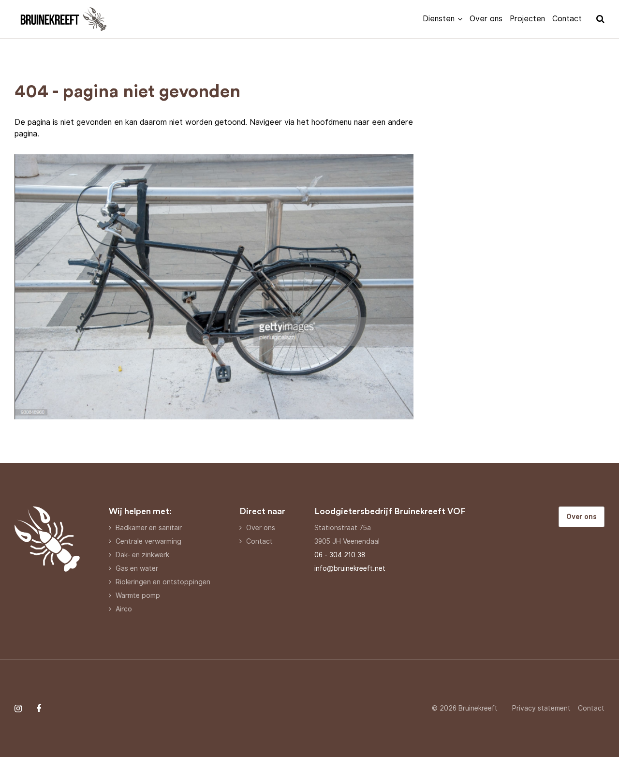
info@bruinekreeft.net (349, 568)
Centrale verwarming (148, 541)
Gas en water (137, 568)
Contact (567, 18)
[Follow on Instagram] (18, 708)
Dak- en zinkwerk (142, 555)
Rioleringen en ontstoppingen (163, 582)
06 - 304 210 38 (339, 555)
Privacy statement (541, 708)
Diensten (439, 18)
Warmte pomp (138, 595)
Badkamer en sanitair (149, 528)
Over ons (486, 18)
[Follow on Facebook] (38, 708)
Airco (124, 609)
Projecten (527, 18)
